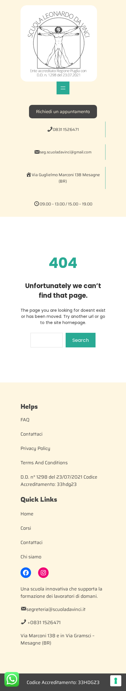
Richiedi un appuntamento (63, 111)
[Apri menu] (63, 88)
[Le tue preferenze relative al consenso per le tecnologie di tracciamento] (115, 680)
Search (80, 340)
